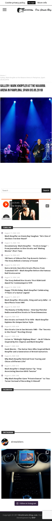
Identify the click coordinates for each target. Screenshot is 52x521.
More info (42, 2)
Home (2, 75)
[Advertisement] (26, 42)
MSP (33, 518)
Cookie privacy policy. (15, 2)
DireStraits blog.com (27, 515)
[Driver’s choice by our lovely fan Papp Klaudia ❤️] (26, 474)
